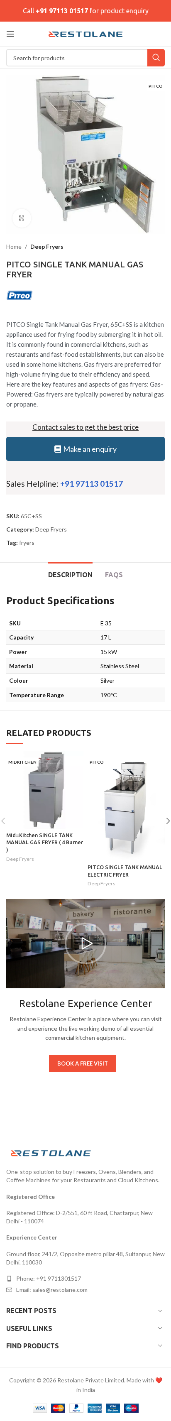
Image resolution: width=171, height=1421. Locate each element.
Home (14, 246)
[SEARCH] (156, 57)
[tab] (70, 574)
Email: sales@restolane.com (52, 1289)
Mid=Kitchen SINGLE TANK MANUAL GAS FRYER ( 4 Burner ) (44, 842)
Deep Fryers (47, 246)
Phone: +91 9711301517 (48, 1278)
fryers (26, 542)
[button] (85, 943)
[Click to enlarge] (21, 218)
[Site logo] (86, 33)
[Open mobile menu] (10, 34)
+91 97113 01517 (62, 11)
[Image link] (52, 1152)
